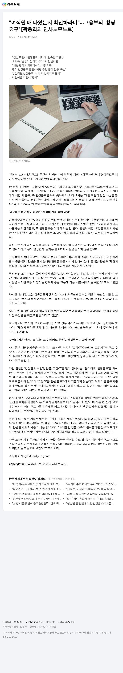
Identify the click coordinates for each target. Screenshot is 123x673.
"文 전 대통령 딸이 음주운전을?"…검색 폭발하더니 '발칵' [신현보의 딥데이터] (37, 503)
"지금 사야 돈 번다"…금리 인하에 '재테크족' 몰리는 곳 (37, 484)
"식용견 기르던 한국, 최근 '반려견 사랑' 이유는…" (37, 489)
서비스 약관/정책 (66, 621)
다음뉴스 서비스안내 (12, 621)
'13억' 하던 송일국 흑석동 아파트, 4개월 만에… (37, 493)
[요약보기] (89, 46)
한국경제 (13, 4)
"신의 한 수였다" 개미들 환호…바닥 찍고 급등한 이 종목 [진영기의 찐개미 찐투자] (91, 489)
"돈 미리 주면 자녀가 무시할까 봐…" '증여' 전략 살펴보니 (91, 484)
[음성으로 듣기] (95, 46)
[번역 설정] (102, 46)
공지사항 (50, 621)
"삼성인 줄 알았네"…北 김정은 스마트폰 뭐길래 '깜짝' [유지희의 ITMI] (91, 503)
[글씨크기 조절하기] (108, 46)
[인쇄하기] (114, 46)
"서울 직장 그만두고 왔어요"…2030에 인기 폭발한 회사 (91, 493)
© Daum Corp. (10, 637)
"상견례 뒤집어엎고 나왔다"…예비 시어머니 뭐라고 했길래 (37, 498)
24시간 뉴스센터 (34, 621)
